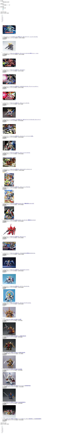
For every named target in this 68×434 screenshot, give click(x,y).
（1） (7, 172)
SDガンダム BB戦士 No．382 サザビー (17, 69)
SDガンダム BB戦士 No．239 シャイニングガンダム (20, 186)
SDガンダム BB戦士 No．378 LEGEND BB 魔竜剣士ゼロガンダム (22, 253)
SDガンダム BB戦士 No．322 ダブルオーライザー (19, 269)
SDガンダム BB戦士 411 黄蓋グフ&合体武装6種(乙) (16, 402)
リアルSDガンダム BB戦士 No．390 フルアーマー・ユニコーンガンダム (24, 36)
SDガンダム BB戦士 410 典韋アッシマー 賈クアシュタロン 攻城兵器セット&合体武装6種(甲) (23, 418)
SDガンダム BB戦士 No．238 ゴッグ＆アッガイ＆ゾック (21, 169)
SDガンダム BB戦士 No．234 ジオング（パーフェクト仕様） (22, 136)
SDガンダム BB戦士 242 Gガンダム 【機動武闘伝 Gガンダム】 (22, 203)
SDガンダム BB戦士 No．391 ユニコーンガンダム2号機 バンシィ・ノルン (24, 53)
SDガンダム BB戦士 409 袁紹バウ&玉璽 (13, 319)
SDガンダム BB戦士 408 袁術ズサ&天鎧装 (14, 369)
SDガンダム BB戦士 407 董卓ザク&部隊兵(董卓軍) (15, 352)
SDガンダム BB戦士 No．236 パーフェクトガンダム (20, 152)
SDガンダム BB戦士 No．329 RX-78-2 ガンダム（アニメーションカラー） (24, 86)
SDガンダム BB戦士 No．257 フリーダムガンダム (19, 286)
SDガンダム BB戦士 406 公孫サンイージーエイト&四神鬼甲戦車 (18, 385)
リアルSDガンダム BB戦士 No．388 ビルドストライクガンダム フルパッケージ (25, 119)
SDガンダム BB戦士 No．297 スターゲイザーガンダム (20, 302)
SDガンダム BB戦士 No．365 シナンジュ (18, 236)
